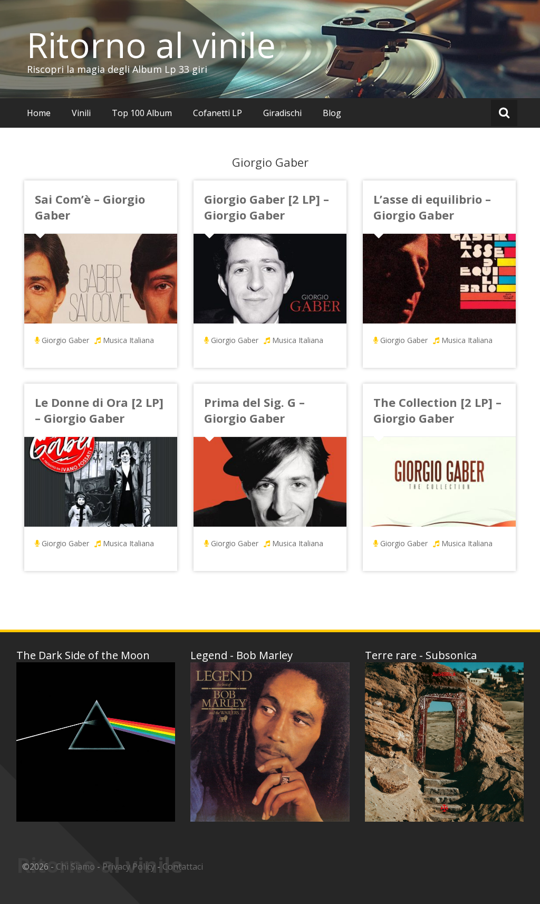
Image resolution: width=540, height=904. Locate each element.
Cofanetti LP (217, 113)
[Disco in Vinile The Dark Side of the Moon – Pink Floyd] (96, 742)
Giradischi (282, 113)
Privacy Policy (128, 866)
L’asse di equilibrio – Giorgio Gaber (432, 207)
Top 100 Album (142, 113)
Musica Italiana (128, 340)
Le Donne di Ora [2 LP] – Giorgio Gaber (99, 410)
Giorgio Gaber (65, 340)
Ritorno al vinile (151, 45)
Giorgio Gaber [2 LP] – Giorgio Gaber (266, 207)
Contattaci (182, 866)
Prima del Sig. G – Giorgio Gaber (254, 410)
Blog (332, 113)
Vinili (81, 113)
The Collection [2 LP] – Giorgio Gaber (437, 410)
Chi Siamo (75, 866)
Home (39, 113)
